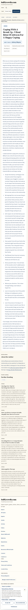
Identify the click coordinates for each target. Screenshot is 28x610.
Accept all (7, 603)
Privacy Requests (5, 576)
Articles (8, 17)
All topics (3, 512)
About (2, 7)
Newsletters (4, 542)
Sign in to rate (6, 51)
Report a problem (6, 586)
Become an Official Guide (7, 549)
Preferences (14, 606)
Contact (3, 553)
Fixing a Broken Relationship (14, 370)
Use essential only (20, 603)
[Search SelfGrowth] (6, 7)
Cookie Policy (4, 569)
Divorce (15, 17)
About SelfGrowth (5, 534)
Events (2, 546)
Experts (3, 516)
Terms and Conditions (6, 565)
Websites (3, 538)
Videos (2, 528)
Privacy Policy (4, 561)
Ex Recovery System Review (16, 368)
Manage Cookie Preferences (8, 579)
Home (2, 17)
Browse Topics (8, 11)
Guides (2, 520)
